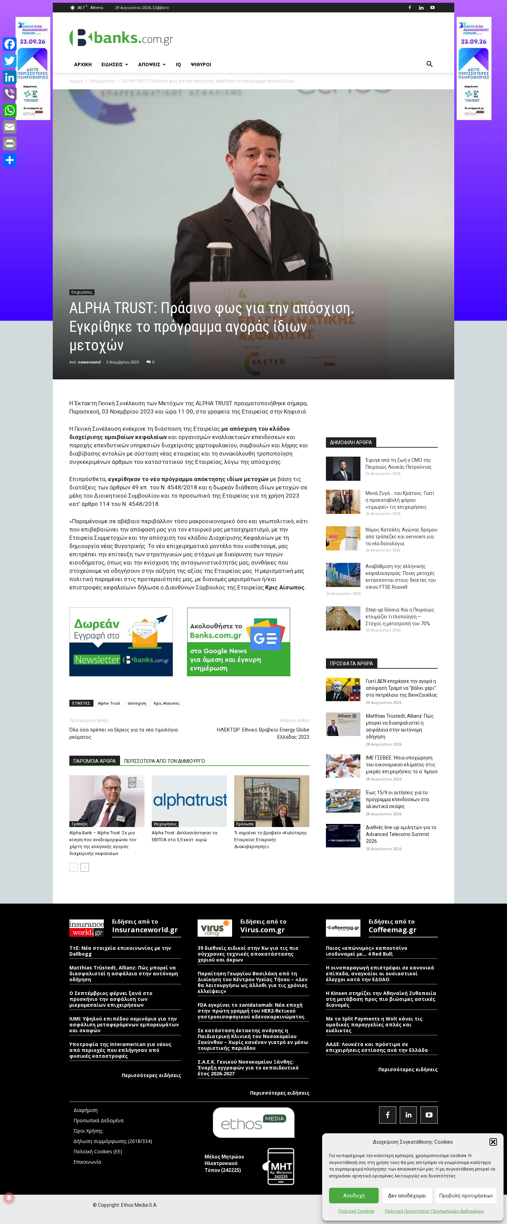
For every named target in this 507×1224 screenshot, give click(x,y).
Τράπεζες (79, 824)
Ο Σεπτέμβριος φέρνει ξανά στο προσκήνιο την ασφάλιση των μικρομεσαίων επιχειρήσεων (110, 999)
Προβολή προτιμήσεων (466, 1196)
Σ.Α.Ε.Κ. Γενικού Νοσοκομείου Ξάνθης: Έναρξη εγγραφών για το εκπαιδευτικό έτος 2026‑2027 (248, 1067)
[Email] (9, 127)
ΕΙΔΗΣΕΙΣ (112, 64)
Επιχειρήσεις (103, 81)
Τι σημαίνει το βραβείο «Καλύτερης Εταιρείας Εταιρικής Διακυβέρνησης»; (270, 839)
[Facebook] (410, 7)
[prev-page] (73, 867)
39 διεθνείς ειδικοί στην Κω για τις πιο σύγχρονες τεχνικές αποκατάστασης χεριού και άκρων (248, 954)
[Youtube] (432, 7)
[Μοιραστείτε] (9, 160)
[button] (493, 1141)
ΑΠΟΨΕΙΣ (149, 64)
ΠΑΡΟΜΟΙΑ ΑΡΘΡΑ (94, 761)
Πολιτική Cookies (356, 1211)
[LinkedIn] (9, 77)
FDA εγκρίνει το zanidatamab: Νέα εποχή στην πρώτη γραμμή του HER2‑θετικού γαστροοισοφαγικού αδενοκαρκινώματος (251, 1011)
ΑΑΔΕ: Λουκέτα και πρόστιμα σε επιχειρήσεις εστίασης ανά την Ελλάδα (377, 1047)
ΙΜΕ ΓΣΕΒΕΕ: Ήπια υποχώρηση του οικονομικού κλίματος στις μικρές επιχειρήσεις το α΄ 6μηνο (402, 764)
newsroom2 (89, 362)
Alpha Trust (109, 703)
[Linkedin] (421, 7)
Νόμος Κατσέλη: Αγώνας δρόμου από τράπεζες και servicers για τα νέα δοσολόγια (401, 536)
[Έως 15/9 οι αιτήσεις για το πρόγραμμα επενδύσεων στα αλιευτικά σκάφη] (343, 801)
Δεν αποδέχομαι (407, 1196)
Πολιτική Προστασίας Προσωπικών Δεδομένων (434, 1211)
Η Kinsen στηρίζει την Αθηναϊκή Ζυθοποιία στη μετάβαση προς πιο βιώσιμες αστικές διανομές (381, 999)
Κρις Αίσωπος (167, 703)
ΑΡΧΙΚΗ (83, 64)
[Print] (9, 143)
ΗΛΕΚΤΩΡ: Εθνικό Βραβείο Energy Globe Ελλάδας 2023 (263, 733)
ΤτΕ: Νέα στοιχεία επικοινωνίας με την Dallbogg (120, 951)
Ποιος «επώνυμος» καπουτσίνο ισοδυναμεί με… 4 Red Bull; (366, 951)
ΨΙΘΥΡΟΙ (201, 64)
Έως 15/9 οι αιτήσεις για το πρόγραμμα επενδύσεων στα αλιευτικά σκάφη (397, 799)
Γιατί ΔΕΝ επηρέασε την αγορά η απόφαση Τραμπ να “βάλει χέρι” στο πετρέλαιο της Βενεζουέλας (402, 688)
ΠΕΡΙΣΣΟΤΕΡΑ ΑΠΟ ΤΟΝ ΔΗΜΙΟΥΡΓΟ (164, 761)
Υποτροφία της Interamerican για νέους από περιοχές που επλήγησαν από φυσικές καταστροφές (120, 1050)
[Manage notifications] (8, 1197)
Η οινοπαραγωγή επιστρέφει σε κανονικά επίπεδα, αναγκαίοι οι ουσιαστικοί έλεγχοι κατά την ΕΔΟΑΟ (380, 973)
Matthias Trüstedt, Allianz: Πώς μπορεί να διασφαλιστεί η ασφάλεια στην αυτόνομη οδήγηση (123, 973)
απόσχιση (137, 703)
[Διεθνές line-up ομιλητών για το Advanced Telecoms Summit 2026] (343, 836)
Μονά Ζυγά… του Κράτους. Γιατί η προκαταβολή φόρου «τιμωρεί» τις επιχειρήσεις (400, 500)
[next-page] (84, 867)
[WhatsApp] (9, 110)
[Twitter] (9, 60)
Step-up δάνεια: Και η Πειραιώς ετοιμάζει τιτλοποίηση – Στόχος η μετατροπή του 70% (400, 616)
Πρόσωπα (245, 824)
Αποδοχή (354, 1196)
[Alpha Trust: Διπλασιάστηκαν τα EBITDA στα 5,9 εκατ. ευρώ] (189, 801)
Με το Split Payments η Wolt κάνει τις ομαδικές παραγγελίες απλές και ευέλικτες (374, 1024)
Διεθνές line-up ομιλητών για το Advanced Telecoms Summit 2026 (401, 834)
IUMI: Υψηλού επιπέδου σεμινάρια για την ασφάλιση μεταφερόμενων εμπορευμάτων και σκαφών (124, 1024)
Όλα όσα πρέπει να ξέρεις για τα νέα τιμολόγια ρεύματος (123, 733)
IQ (178, 64)
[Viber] (9, 94)
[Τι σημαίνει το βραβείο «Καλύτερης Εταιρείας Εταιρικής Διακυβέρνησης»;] (271, 801)
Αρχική (76, 81)
